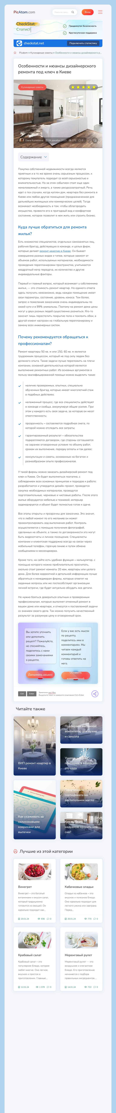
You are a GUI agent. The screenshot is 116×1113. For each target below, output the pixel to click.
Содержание (31, 157)
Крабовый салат (29, 955)
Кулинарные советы (41, 52)
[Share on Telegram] (95, 694)
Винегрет (25, 887)
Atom (24, 12)
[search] (72, 12)
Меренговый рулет (78, 955)
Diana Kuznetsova (34, 140)
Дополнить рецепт (40, 674)
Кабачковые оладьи (79, 887)
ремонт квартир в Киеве (55, 251)
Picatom (23, 52)
